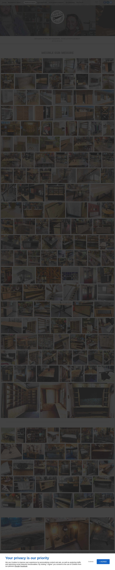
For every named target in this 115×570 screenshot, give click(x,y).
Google (17, 566)
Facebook (23, 566)
